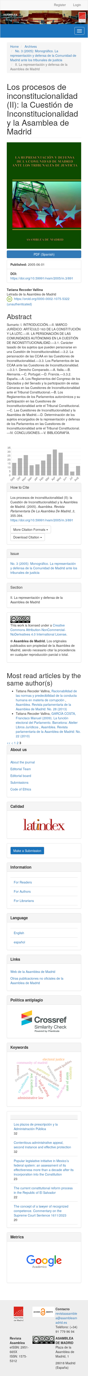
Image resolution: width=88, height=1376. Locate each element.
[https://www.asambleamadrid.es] (16, 1313)
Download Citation (26, 537)
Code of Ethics (20, 789)
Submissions (19, 782)
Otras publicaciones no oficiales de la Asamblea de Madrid (36, 980)
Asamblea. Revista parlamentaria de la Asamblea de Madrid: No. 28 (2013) (43, 706)
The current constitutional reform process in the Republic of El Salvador (43, 1190)
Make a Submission (27, 850)
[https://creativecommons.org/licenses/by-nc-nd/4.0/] (43, 1339)
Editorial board (20, 775)
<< (8, 742)
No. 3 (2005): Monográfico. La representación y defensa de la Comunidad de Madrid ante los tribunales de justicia (43, 55)
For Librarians (24, 900)
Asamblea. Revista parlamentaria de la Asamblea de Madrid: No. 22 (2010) (48, 731)
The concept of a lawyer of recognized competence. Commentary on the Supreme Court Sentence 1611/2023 (41, 1210)
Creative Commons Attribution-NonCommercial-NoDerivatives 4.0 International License (38, 629)
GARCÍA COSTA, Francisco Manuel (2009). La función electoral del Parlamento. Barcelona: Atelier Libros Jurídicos (47, 720)
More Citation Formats (29, 529)
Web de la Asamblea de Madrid (32, 971)
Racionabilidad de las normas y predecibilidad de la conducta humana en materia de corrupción (46, 695)
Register (60, 4)
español (19, 942)
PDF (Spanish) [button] (44, 254)
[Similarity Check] (44, 1021)
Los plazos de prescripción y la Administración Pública (36, 1126)
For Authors (22, 891)
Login (77, 4)
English (19, 933)
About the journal (22, 762)
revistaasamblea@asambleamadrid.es (66, 1318)
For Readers (23, 882)
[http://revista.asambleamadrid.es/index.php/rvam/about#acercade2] (43, 1311)
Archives (31, 46)
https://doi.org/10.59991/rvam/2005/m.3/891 (41, 278)
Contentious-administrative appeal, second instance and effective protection (42, 1144)
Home (14, 46)
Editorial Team (20, 769)
